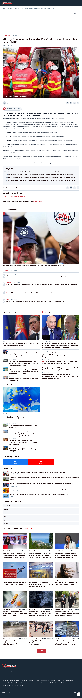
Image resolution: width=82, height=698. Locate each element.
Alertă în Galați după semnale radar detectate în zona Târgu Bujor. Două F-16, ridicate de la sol (35, 301)
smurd (5, 196)
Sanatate (8, 282)
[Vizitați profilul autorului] (4, 103)
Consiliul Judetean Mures (17, 196)
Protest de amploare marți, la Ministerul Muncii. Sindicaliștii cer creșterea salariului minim (33, 266)
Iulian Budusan (23, 550)
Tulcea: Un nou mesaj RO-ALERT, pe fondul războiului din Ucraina (14, 583)
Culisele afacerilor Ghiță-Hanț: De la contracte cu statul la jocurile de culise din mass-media (60, 362)
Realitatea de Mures (74, 550)
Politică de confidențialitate (24, 671)
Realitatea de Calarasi (56, 680)
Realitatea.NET (5, 680)
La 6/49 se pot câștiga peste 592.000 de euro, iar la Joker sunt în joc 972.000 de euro (15, 613)
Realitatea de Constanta (66, 683)
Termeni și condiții (11, 671)
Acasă (5, 8)
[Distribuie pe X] (78, 103)
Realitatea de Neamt (54, 683)
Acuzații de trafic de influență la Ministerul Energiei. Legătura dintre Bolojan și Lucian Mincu (41, 584)
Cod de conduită (35, 671)
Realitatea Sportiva (14, 680)
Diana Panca (16, 102)
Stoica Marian (49, 550)
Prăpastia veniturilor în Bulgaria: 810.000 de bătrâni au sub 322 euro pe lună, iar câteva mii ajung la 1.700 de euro (41, 181)
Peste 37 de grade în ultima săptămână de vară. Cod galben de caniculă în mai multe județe (36, 293)
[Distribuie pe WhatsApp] (74, 103)
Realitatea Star (24, 680)
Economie (5, 270)
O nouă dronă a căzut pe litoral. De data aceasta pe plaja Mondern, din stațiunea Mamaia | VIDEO (40, 613)
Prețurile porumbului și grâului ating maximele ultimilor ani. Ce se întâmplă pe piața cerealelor (23, 442)
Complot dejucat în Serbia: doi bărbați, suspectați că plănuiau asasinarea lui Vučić (33, 172)
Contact (4, 671)
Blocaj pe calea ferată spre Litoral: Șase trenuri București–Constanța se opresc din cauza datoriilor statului (41, 177)
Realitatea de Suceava (68, 680)
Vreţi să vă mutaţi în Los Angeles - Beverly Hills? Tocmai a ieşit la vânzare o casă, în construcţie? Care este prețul (40, 556)
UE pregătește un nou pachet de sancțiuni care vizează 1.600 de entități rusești (19, 417)
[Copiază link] (67, 103)
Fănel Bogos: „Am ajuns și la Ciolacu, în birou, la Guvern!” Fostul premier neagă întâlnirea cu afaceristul (40, 175)
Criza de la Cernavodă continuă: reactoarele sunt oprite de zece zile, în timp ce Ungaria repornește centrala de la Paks (42, 276)
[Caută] (74, 3)
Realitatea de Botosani (33, 683)
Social (7, 291)
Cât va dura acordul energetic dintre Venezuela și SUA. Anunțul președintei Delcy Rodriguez (66, 555)
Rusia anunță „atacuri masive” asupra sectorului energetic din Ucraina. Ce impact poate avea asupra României (23, 434)
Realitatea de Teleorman (7, 685)
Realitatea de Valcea (21, 683)
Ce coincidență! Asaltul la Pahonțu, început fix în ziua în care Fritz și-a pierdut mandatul (67, 613)
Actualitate (17, 8)
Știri (11, 8)
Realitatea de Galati (44, 683)
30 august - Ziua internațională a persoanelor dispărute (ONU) (66, 583)
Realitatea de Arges (45, 680)
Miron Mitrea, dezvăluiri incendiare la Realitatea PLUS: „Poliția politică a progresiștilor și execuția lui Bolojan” (60, 355)
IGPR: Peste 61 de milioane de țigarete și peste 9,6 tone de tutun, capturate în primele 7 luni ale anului (67, 644)
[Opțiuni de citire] (78, 694)
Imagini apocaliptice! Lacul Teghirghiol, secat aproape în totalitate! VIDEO (13, 643)
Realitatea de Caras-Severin (8, 683)
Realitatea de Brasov (34, 680)
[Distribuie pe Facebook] (71, 103)
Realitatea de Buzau (19, 685)
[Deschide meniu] (79, 3)
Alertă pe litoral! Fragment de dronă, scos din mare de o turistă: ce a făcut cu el (40, 643)
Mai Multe (41, 651)
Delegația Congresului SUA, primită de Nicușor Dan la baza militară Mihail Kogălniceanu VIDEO (60, 369)
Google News (38, 201)
